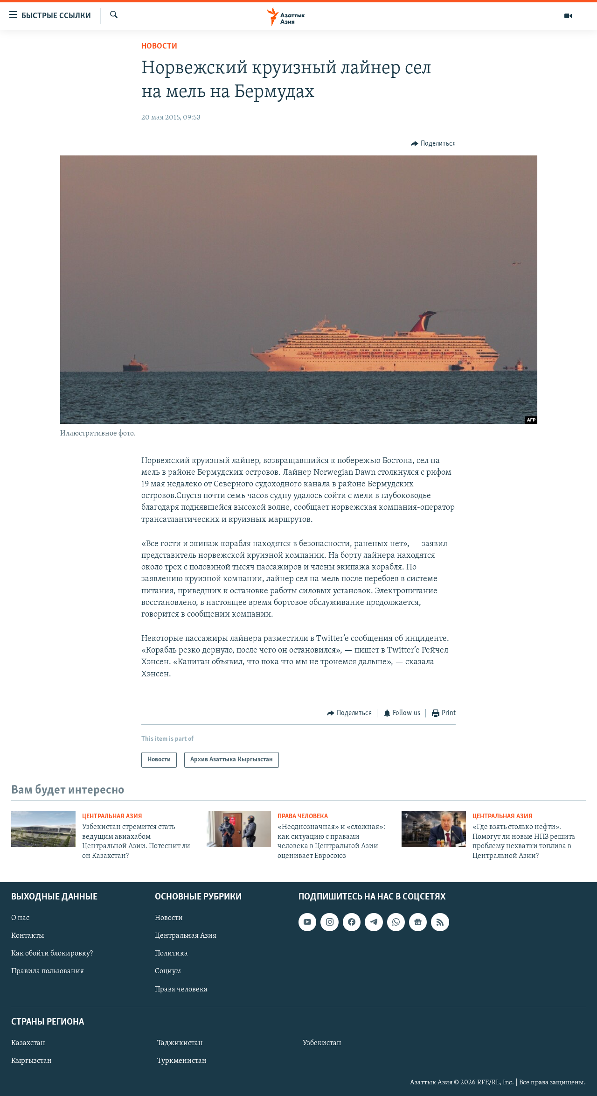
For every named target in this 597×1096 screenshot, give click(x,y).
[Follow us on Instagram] (329, 922)
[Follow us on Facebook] (352, 922)
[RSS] (440, 922)
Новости (159, 46)
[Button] (433, 144)
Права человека (303, 816)
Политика (171, 953)
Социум (168, 971)
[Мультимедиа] (568, 15)
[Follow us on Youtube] (307, 922)
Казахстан (28, 1043)
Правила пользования (47, 971)
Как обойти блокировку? (52, 953)
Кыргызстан (31, 1061)
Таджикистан (180, 1043)
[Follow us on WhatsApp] (396, 922)
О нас (20, 918)
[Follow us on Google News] (418, 922)
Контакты (27, 936)
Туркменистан (182, 1061)
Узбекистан (322, 1043)
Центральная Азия (112, 816)
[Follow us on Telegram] (373, 922)
